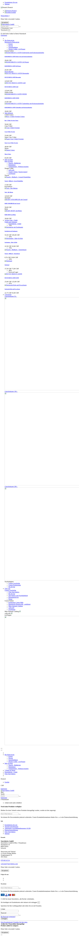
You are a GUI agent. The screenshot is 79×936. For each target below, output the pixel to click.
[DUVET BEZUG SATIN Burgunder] (17, 73)
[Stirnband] (8, 261)
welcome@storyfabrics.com (9, 864)
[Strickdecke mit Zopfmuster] (14, 227)
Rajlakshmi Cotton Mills (15, 602)
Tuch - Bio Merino (9, 192)
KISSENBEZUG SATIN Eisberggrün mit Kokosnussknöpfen (18, 56)
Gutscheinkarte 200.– (11, 486)
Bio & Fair (11, 587)
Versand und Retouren (11, 826)
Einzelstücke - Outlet (14, 224)
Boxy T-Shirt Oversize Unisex (11, 120)
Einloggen (4, 789)
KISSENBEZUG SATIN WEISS (12, 98)
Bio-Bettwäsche (9, 755)
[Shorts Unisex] (10, 150)
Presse (10, 599)
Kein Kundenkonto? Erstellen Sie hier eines (14, 922)
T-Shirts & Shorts (10, 770)
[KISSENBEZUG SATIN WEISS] (16, 94)
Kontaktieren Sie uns (11, 2)
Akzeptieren (5, 22)
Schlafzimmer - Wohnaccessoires (18, 166)
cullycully (11, 170)
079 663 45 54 (5, 860)
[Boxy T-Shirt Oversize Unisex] (15, 116)
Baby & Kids (9, 161)
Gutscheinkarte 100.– (11, 391)
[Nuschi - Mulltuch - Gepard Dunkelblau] (18, 177)
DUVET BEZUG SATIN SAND (12, 277)
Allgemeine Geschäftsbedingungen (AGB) (18, 828)
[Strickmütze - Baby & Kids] (14, 238)
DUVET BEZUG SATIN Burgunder (13, 77)
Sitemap (7, 4)
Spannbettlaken (13, 47)
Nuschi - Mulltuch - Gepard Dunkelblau (14, 181)
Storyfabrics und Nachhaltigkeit (18, 595)
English (13, 12)
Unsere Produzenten (14, 585)
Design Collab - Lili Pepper (16, 49)
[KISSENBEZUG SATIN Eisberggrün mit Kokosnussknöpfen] (24, 52)
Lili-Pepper (11, 173)
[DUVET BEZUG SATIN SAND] (13, 274)
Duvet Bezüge (9, 71)
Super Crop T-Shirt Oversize (11, 142)
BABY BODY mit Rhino (10, 214)
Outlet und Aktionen (11, 222)
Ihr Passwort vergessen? (8, 917)
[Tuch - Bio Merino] (11, 188)
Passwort (3, 913)
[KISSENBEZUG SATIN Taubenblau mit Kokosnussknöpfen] (24, 103)
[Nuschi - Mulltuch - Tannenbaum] (15, 250)
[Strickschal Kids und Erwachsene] (16, 285)
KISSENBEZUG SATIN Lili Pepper (13, 66)
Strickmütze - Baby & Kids (11, 242)
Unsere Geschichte (14, 583)
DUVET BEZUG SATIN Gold (11, 86)
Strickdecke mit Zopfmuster (11, 231)
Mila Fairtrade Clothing (15, 606)
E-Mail (3, 909)
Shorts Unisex (8, 154)
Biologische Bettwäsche (12, 42)
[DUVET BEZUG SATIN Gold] (15, 83)
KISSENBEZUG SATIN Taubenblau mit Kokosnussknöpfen (18, 107)
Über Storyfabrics (13, 592)
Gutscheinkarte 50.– (11, 296)
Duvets (10, 45)
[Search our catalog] (20, 796)
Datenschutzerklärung (11, 830)
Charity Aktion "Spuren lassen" (18, 172)
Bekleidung (12, 165)
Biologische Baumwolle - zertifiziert (19, 604)
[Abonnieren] (20, 814)
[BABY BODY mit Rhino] (13, 211)
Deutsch (14, 11)
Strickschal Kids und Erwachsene (12, 289)
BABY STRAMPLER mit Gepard (12, 203)
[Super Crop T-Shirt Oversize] (14, 139)
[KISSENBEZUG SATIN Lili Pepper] (17, 62)
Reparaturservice (13, 597)
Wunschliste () (5, 16)
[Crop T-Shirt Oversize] (12, 128)
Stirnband (7, 264)
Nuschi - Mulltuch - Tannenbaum (12, 253)
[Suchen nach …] (20, 26)
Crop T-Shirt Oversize (10, 131)
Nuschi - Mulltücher (14, 163)
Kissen (10, 44)
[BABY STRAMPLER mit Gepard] (16, 199)
